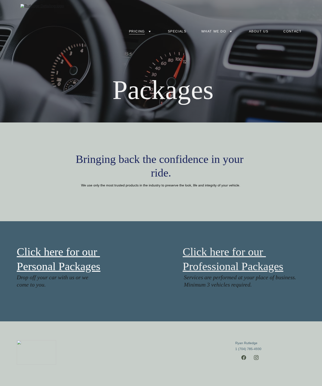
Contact (292, 31)
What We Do (213, 31)
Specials (177, 31)
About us (258, 31)
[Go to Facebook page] (243, 357)
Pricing (137, 31)
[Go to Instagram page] (256, 357)
